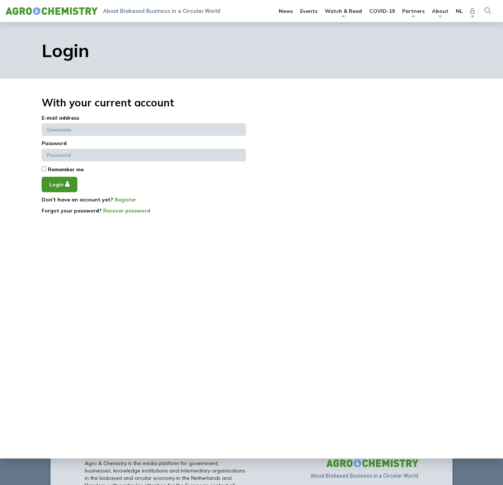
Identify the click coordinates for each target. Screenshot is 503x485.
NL (459, 11)
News (286, 11)
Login (57, 184)
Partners (413, 11)
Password (54, 143)
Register (125, 199)
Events (308, 11)
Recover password (126, 210)
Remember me (65, 169)
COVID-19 (382, 11)
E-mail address (60, 118)
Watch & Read (343, 11)
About (440, 11)
